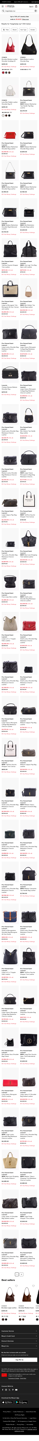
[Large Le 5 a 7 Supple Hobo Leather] (10, 622)
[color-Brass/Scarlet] (3, 72)
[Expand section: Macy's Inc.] (19, 1346)
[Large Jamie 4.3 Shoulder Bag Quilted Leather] (28, 1078)
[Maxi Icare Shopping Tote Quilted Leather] (28, 538)
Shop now (25, 19)
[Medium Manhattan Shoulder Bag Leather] (10, 130)
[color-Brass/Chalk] (3, 115)
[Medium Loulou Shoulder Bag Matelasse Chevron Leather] (10, 456)
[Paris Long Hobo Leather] (10, 580)
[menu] (3, 6)
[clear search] (35, 11)
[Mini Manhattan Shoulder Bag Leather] (28, 208)
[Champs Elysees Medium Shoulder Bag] (10, 372)
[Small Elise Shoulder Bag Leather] (28, 996)
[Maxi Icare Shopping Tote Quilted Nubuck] (10, 1160)
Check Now (23, 1378)
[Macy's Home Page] (9, 6)
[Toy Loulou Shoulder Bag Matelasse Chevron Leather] (10, 538)
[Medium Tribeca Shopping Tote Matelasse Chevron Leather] (28, 1160)
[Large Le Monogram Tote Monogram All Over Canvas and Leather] (10, 288)
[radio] (3, 72)
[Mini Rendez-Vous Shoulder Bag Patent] (10, 1037)
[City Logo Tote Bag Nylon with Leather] (28, 248)
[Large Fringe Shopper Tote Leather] (28, 1200)
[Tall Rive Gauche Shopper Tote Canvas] (28, 498)
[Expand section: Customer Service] (19, 1331)
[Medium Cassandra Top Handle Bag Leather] (28, 872)
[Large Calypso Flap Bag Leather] (10, 498)
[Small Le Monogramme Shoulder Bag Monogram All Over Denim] (10, 914)
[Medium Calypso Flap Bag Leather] (28, 706)
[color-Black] (37, 1319)
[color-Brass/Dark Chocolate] (23, 1319)
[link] (10, 65)
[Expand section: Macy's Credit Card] (19, 1336)
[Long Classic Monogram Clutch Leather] (10, 1078)
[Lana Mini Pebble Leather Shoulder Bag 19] (10, 87)
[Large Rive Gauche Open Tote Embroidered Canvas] (28, 1037)
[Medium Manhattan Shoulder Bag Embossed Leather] (10, 208)
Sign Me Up (19, 1360)
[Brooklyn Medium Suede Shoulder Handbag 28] (27, 1294)
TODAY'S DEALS (6, 2)
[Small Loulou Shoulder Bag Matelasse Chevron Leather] (10, 414)
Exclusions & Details (13, 1378)
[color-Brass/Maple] (9, 72)
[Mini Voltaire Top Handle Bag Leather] (28, 288)
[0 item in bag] (36, 6)
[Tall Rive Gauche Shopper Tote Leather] (10, 248)
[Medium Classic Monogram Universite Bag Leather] (28, 788)
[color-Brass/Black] (6, 72)
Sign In (31, 6)
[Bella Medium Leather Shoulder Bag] (28, 44)
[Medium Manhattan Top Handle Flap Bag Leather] (28, 87)
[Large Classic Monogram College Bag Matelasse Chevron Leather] (28, 330)
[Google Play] (21, 1402)
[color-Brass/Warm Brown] (20, 1319)
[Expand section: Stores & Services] (19, 1341)
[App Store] (7, 1402)
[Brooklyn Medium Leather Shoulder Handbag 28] (10, 44)
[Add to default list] (16, 1286)
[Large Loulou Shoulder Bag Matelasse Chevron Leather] (10, 330)
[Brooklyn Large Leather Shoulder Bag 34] (10, 1294)
